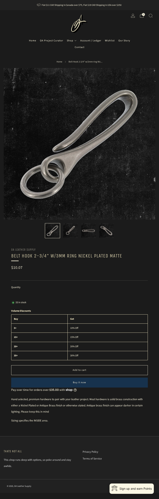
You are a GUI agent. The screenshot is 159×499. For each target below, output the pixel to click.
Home (59, 61)
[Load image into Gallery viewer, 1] (52, 230)
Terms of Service (92, 459)
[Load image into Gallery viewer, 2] (70, 230)
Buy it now (79, 382)
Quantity (15, 287)
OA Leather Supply (23, 249)
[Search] (151, 16)
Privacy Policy (90, 452)
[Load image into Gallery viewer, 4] (106, 230)
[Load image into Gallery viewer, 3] (88, 230)
